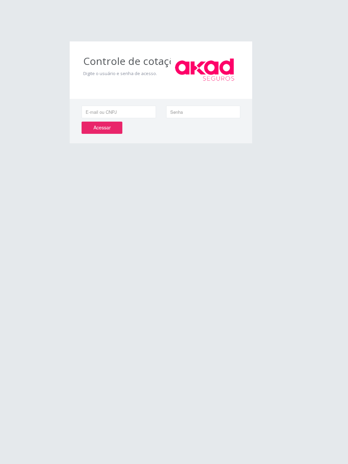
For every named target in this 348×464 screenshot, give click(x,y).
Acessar (102, 127)
